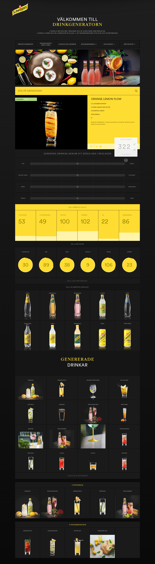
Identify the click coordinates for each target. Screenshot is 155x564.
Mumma (62, 404)
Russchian (77, 293)
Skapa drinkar (126, 139)
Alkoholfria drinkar (67, 44)
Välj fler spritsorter (77, 281)
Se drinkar (126, 154)
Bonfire (30, 428)
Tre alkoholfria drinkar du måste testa (46, 67)
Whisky (129, 259)
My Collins (124, 380)
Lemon (102, 293)
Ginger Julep (27, 530)
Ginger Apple (62, 380)
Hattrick (31, 404)
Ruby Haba (124, 404)
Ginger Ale (52, 293)
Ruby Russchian (93, 404)
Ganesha (31, 380)
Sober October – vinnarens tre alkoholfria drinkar (109, 67)
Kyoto (93, 453)
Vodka (108, 259)
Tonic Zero (127, 323)
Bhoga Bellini (102, 530)
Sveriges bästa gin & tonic (46, 44)
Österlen (30, 453)
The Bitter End (124, 428)
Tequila (87, 259)
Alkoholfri (25, 259)
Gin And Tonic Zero (93, 380)
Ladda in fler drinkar (77, 476)
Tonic (28, 293)
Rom (67, 259)
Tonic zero (27, 323)
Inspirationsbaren (25, 44)
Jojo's (62, 453)
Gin (46, 259)
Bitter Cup (77, 530)
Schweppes (20, 9)
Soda (127, 293)
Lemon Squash (52, 530)
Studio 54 (93, 428)
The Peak (124, 453)
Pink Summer (62, 428)
